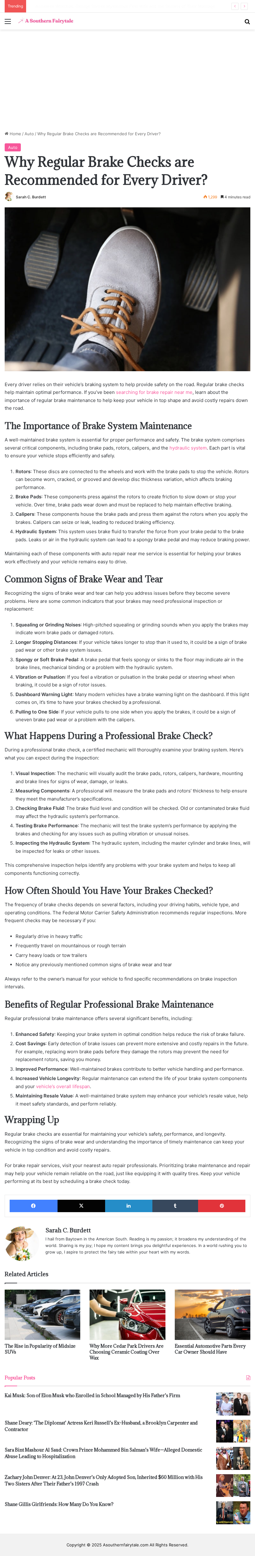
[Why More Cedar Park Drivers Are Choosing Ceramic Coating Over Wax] (127, 1315)
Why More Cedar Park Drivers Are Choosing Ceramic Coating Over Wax (127, 1352)
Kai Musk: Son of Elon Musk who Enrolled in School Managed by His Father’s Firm (92, 1395)
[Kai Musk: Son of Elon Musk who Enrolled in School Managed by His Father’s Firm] (233, 1403)
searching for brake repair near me (154, 392)
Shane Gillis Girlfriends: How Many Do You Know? (59, 1504)
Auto (29, 133)
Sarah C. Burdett (31, 197)
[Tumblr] (175, 1206)
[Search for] (247, 23)
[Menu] (8, 23)
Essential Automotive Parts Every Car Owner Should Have (210, 1349)
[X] (81, 1206)
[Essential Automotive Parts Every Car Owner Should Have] (212, 1315)
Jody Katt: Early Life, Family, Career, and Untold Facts (81, 6)
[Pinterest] (221, 1206)
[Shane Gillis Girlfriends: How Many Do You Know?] (233, 1512)
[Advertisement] (127, 82)
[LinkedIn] (128, 1206)
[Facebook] (34, 1206)
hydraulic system (188, 448)
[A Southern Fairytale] (45, 21)
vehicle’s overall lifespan (63, 1086)
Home (14, 133)
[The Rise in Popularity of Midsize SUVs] (42, 1315)
